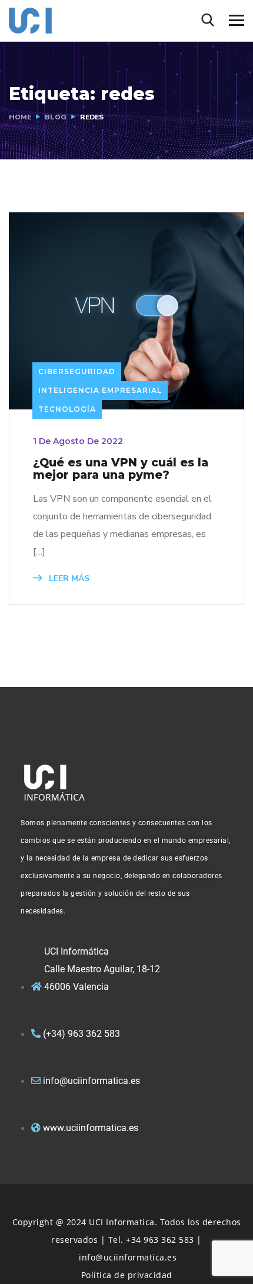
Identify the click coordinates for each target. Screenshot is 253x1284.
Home (20, 117)
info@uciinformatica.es (128, 1257)
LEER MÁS (67, 578)
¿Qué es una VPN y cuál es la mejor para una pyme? (120, 468)
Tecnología (67, 409)
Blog (55, 117)
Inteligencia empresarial (100, 390)
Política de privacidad (126, 1274)
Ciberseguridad (76, 371)
